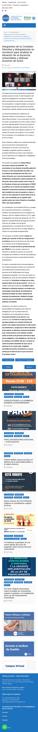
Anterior (8, 367)
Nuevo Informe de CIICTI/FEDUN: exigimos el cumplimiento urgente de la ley (18, 503)
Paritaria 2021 (9, 360)
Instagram (5, 720)
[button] (4, 727)
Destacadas (18, 397)
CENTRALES (17, 67)
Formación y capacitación (20, 5)
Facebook (5, 712)
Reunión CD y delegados (25, 360)
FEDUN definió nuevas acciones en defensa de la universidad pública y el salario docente (18, 462)
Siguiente (29, 367)
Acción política (20, 579)
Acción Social (22, 2)
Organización (12, 2)
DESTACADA (25, 67)
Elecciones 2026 (7, 8)
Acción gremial (8, 67)
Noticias (4, 2)
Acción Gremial (6, 5)
